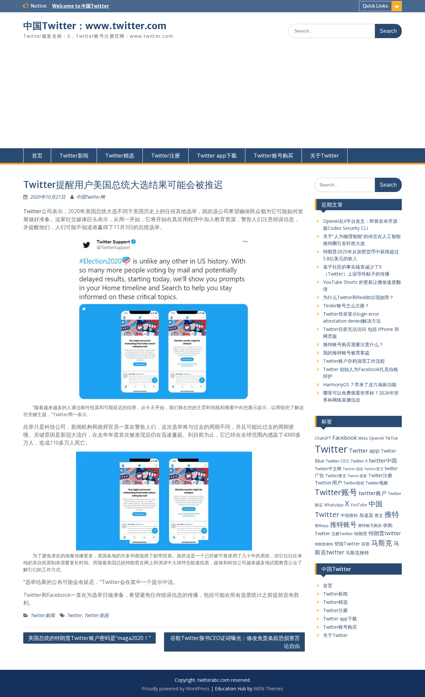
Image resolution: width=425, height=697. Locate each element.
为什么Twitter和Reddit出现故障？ (358, 297)
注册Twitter (342, 534)
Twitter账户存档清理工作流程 (354, 361)
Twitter (32, 211)
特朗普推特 (324, 543)
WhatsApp (334, 504)
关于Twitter (324, 155)
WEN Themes (268, 688)
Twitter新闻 (73, 155)
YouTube (358, 504)
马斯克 (381, 542)
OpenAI (376, 438)
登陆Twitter (347, 543)
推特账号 (343, 524)
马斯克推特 (357, 552)
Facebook (344, 437)
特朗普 (360, 534)
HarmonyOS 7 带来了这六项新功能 (359, 384)
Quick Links (375, 6)
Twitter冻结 (353, 468)
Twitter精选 (119, 155)
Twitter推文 (335, 475)
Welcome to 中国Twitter (80, 6)
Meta (363, 438)
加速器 (366, 515)
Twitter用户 (328, 482)
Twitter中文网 (328, 469)
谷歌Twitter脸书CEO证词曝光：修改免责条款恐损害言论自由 (235, 642)
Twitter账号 (336, 492)
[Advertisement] (212, 98)
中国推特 (349, 515)
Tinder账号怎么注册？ (346, 305)
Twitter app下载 (217, 155)
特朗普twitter (385, 533)
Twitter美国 (97, 615)
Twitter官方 (373, 469)
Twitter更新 (357, 476)
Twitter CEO (337, 461)
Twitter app (364, 450)
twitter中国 (383, 460)
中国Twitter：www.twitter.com (94, 26)
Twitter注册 (165, 155)
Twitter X (359, 461)
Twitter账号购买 (273, 155)
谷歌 (365, 544)
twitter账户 (372, 493)
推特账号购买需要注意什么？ (353, 344)
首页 (37, 155)
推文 (379, 515)
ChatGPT (323, 438)
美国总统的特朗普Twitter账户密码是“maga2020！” (89, 638)
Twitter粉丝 (353, 482)
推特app (322, 525)
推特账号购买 (370, 525)
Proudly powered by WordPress (176, 688)
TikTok (391, 438)
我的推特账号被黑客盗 (346, 352)
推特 (391, 514)
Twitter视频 (377, 483)
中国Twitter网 (90, 197)
